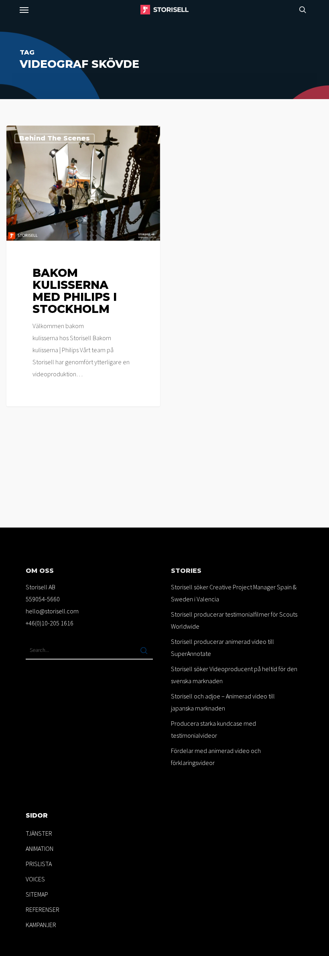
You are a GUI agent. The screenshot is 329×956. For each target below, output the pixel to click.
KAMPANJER (41, 925)
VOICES (35, 879)
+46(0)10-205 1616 (49, 623)
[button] (24, 10)
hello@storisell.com (52, 611)
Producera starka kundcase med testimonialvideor (213, 729)
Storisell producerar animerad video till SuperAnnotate (222, 647)
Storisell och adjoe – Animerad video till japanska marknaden (223, 702)
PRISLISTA (39, 864)
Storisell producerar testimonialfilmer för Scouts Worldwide (234, 620)
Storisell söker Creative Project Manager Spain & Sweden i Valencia (234, 593)
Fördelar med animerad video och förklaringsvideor (216, 757)
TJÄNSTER (39, 833)
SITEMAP (37, 894)
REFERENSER (42, 909)
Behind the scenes (54, 138)
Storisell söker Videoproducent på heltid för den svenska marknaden (234, 675)
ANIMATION (39, 848)
